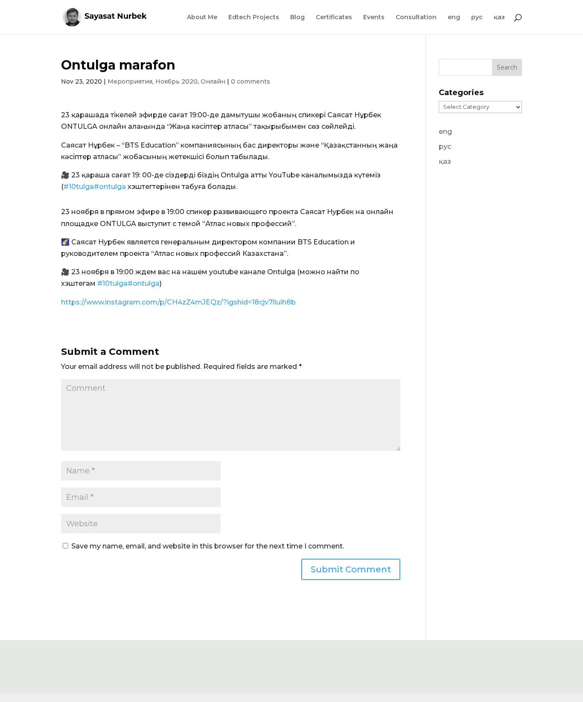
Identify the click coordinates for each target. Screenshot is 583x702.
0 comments (250, 81)
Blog (297, 17)
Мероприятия (130, 81)
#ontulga (110, 187)
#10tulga (79, 187)
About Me (202, 17)
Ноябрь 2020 (176, 81)
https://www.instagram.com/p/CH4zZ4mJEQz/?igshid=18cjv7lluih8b (178, 302)
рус (477, 17)
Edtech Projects (253, 17)
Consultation (416, 17)
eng (454, 17)
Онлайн (213, 81)
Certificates (334, 17)
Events (374, 17)
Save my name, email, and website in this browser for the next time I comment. (207, 546)
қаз (499, 17)
